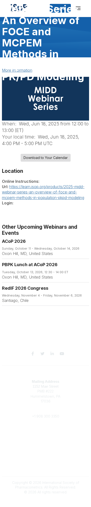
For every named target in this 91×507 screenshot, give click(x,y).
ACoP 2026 (14, 241)
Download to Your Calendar (46, 158)
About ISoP (45, 444)
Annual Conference (45, 439)
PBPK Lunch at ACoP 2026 (30, 264)
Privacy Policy (45, 466)
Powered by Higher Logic (45, 501)
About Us (45, 459)
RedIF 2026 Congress (25, 288)
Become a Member (45, 435)
